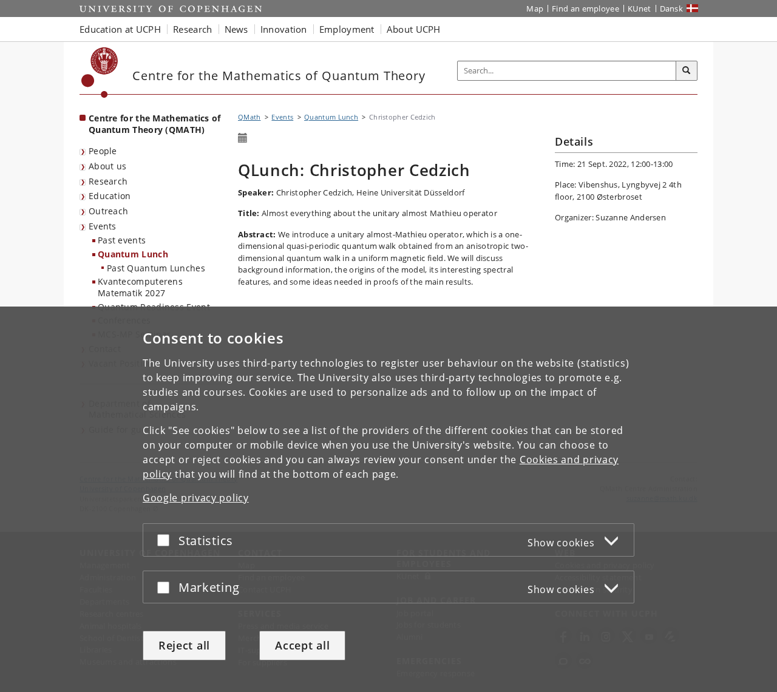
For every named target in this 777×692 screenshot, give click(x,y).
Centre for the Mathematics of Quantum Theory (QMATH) (155, 123)
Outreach (108, 211)
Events (103, 226)
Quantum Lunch (133, 254)
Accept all (302, 645)
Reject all (184, 645)
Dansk (672, 8)
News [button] (236, 29)
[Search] (686, 71)
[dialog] (388, 499)
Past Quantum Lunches (156, 268)
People (103, 151)
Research (108, 181)
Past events (122, 240)
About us (107, 166)
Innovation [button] (283, 29)
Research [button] (192, 29)
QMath (249, 116)
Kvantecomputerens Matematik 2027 (140, 287)
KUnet (639, 8)
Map (534, 8)
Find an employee (585, 8)
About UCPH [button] (414, 29)
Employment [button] (347, 29)
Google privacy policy (196, 497)
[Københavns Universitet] (99, 72)
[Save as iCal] (243, 138)
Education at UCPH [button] (120, 29)
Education (110, 196)
